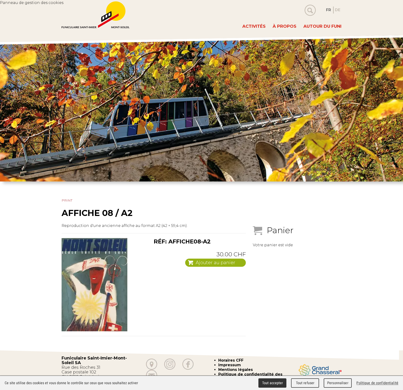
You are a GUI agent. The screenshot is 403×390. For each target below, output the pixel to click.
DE (337, 10)
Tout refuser (305, 383)
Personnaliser (337, 383)
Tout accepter (272, 383)
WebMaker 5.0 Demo (95, 14)
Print (67, 200)
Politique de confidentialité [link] (377, 383)
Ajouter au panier (215, 262)
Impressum (229, 365)
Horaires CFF (230, 360)
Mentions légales (235, 369)
